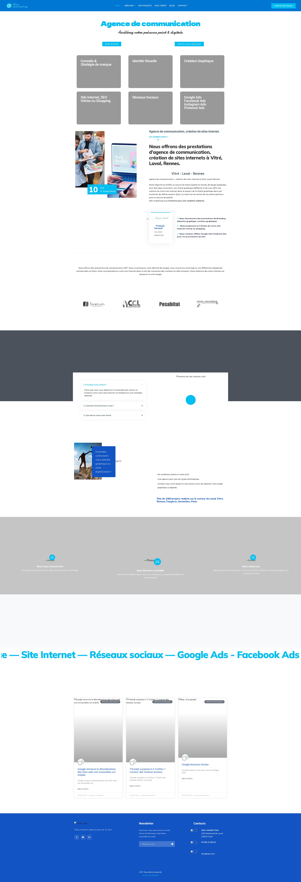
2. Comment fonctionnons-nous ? (98, 405)
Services (129, 5)
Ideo (117, 5)
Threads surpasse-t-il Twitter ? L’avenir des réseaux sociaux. (147, 770)
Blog (172, 5)
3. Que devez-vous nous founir (97, 415)
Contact (182, 5)
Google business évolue (195, 764)
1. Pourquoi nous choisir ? (95, 384)
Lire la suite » (83, 789)
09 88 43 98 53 (208, 842)
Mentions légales (150, 875)
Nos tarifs (160, 5)
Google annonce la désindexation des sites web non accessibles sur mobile (97, 771)
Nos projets (145, 5)
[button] (74, 325)
